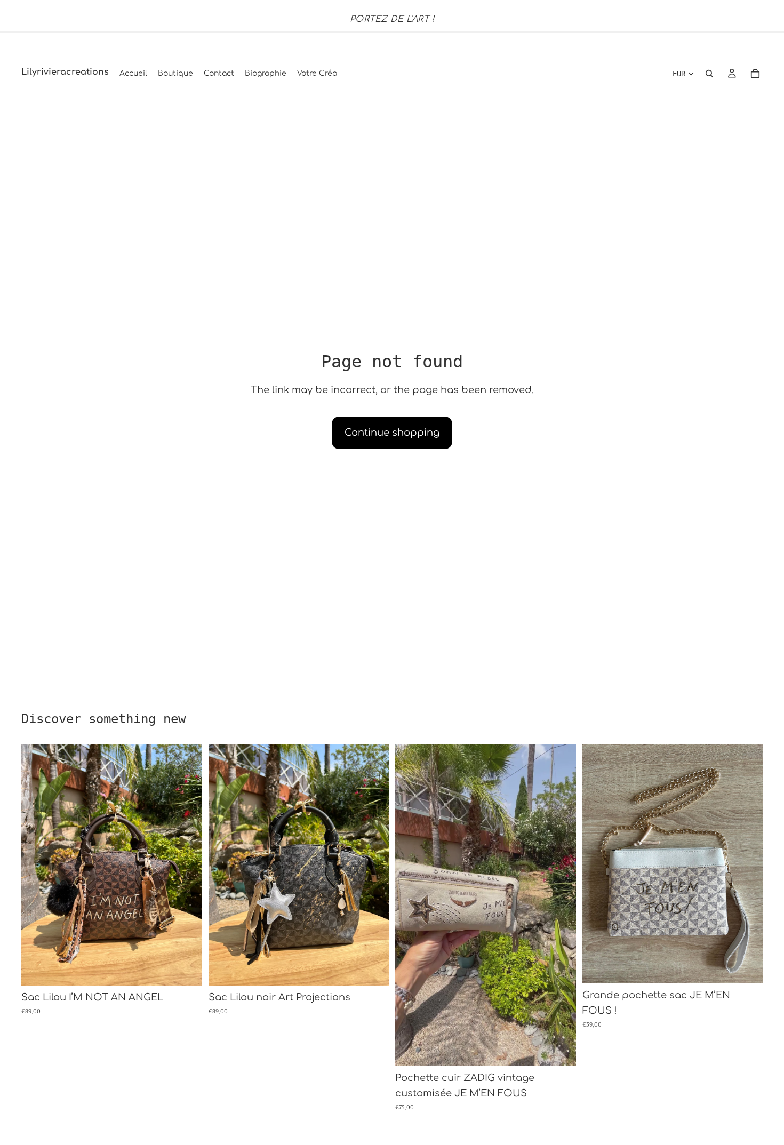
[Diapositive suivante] (186, 865)
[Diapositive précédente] (37, 865)
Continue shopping (392, 432)
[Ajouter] (185, 969)
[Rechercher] (709, 73)
